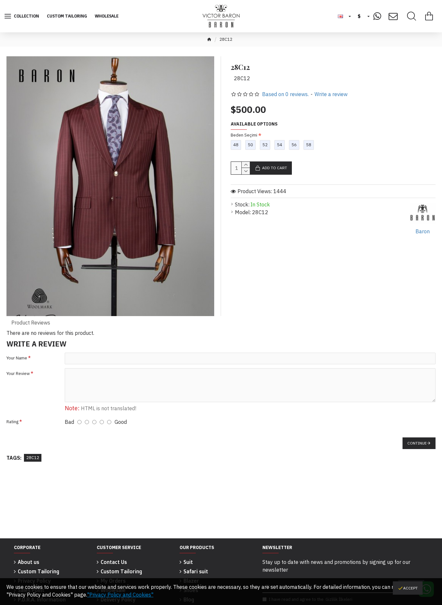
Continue (417, 443)
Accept (410, 588)
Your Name (16, 358)
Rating (12, 421)
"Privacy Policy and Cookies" (120, 594)
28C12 (32, 457)
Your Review (18, 373)
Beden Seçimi (244, 135)
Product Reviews (30, 322)
